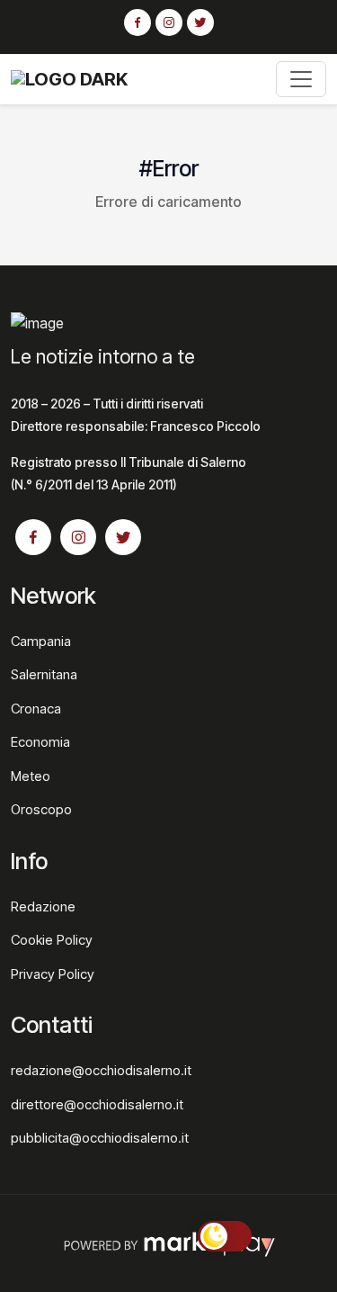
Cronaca (36, 708)
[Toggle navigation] (301, 79)
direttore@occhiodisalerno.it (97, 1104)
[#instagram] (168, 23)
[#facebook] (137, 23)
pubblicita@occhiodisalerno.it (100, 1137)
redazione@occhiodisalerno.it (101, 1070)
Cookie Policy (52, 939)
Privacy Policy (52, 973)
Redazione (43, 906)
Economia (40, 741)
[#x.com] (200, 23)
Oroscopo (41, 809)
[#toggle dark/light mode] (225, 1236)
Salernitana (44, 674)
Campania (41, 641)
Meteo (30, 776)
